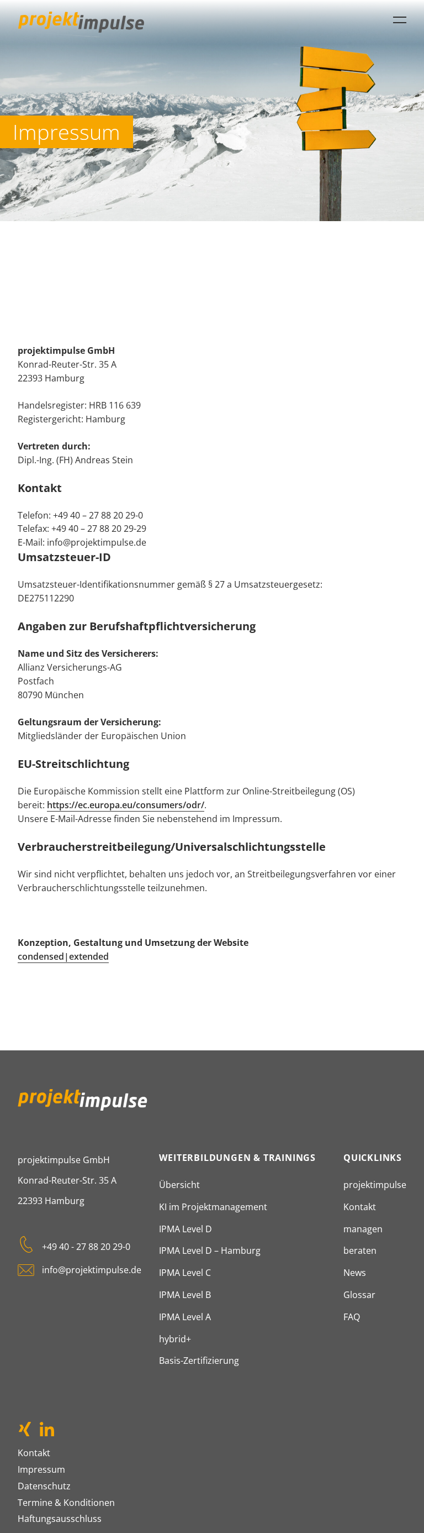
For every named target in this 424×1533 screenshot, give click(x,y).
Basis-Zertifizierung (199, 1360)
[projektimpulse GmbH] (81, 22)
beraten (360, 1250)
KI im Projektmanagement (213, 1207)
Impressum (41, 1469)
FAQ (351, 1317)
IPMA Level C (185, 1273)
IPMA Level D (185, 1229)
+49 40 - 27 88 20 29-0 (86, 1247)
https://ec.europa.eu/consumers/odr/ (125, 805)
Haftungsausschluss (60, 1519)
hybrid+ (175, 1339)
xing (26, 1430)
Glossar (359, 1295)
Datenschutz (44, 1486)
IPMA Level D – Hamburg (210, 1250)
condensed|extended (63, 956)
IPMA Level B (185, 1295)
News (354, 1273)
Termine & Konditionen (66, 1503)
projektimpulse (374, 1185)
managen (363, 1229)
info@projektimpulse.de (91, 1270)
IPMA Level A (185, 1317)
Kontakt (359, 1207)
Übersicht (179, 1185)
